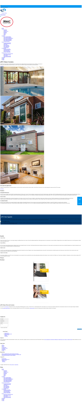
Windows (3, 345)
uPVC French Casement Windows (8, 38)
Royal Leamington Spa (47, 339)
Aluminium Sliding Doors (7, 43)
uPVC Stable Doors (6, 46)
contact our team (32, 308)
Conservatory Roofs (4, 348)
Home (3, 28)
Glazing (3, 58)
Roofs (3, 52)
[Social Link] (0, 16)
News (4, 35)
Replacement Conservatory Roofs (8, 53)
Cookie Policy (16, 364)
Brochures (5, 372)
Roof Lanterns (6, 55)
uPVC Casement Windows (7, 36)
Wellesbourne (56, 339)
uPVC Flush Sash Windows (7, 37)
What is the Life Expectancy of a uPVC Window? (9, 355)
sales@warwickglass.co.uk (5, 359)
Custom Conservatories (7, 389)
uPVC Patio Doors (6, 45)
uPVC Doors (5, 44)
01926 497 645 (7, 333)
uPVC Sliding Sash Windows (8, 39)
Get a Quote (2, 188)
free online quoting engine (6, 308)
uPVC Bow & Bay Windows (8, 379)
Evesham (65, 339)
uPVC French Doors (6, 386)
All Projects (5, 29)
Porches (3, 399)
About (3, 369)
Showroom (5, 30)
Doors (3, 346)
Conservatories (4, 48)
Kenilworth (52, 339)
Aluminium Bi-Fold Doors (7, 42)
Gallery (5, 33)
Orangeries (3, 57)
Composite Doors (6, 47)
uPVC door (6, 306)
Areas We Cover (6, 31)
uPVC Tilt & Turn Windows (7, 40)
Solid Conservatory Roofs (7, 56)
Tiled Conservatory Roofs (7, 54)
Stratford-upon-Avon (61, 339)
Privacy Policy (2, 329)
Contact (3, 59)
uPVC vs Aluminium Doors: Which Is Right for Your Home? (10, 353)
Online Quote (4, 349)
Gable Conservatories (7, 50)
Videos (5, 34)
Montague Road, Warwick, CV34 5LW (7, 335)
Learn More (2, 66)
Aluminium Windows (7, 41)
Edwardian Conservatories (7, 49)
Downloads (5, 32)
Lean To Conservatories (7, 51)
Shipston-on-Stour (69, 339)
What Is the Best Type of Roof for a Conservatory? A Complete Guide (11, 354)
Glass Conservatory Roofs (7, 396)
